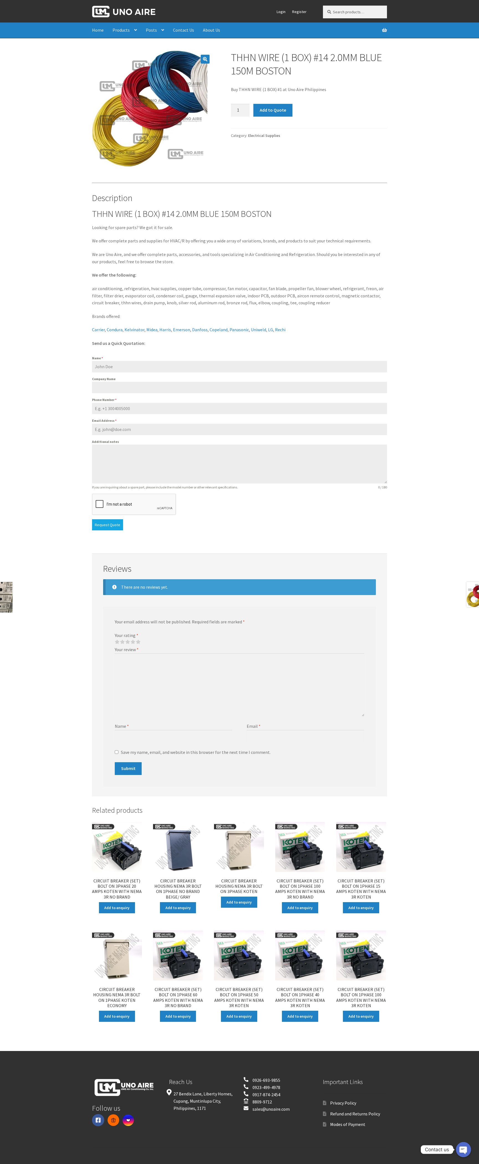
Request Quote (107, 524)
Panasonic (239, 329)
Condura (115, 329)
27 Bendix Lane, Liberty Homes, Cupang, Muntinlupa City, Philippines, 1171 (203, 1101)
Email (254, 726)
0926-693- (262, 1080)
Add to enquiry (116, 907)
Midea (151, 329)
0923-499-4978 (266, 1087)
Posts (151, 30)
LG (270, 329)
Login (281, 11)
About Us (211, 30)
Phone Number (104, 400)
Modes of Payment (347, 1124)
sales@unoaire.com (271, 1109)
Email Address (104, 420)
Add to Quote (273, 110)
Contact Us (183, 30)
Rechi (280, 329)
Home (98, 30)
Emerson (181, 329)
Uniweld (258, 329)
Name (97, 358)
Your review (127, 649)
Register (299, 11)
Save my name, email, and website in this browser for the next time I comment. (196, 752)
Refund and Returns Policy (355, 1114)
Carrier (98, 329)
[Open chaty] (463, 1150)
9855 (275, 1080)
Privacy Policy (343, 1103)
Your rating (126, 635)
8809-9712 (262, 1102)
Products (121, 30)
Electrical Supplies (264, 135)
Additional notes (105, 442)
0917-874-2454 (266, 1094)
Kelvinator (134, 329)
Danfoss (200, 329)
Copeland (219, 329)
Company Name (104, 379)
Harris (165, 329)
